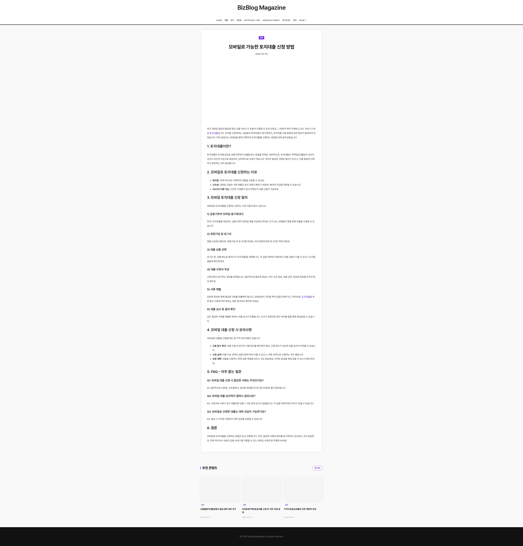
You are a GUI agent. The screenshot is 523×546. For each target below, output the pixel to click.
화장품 (239, 20)
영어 (295, 20)
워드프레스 (286, 20)
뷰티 (232, 20)
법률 (226, 20)
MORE (317, 468)
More (303, 20)
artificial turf (252, 20)
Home (219, 20)
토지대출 (214, 133)
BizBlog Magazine (261, 7)
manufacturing (271, 20)
